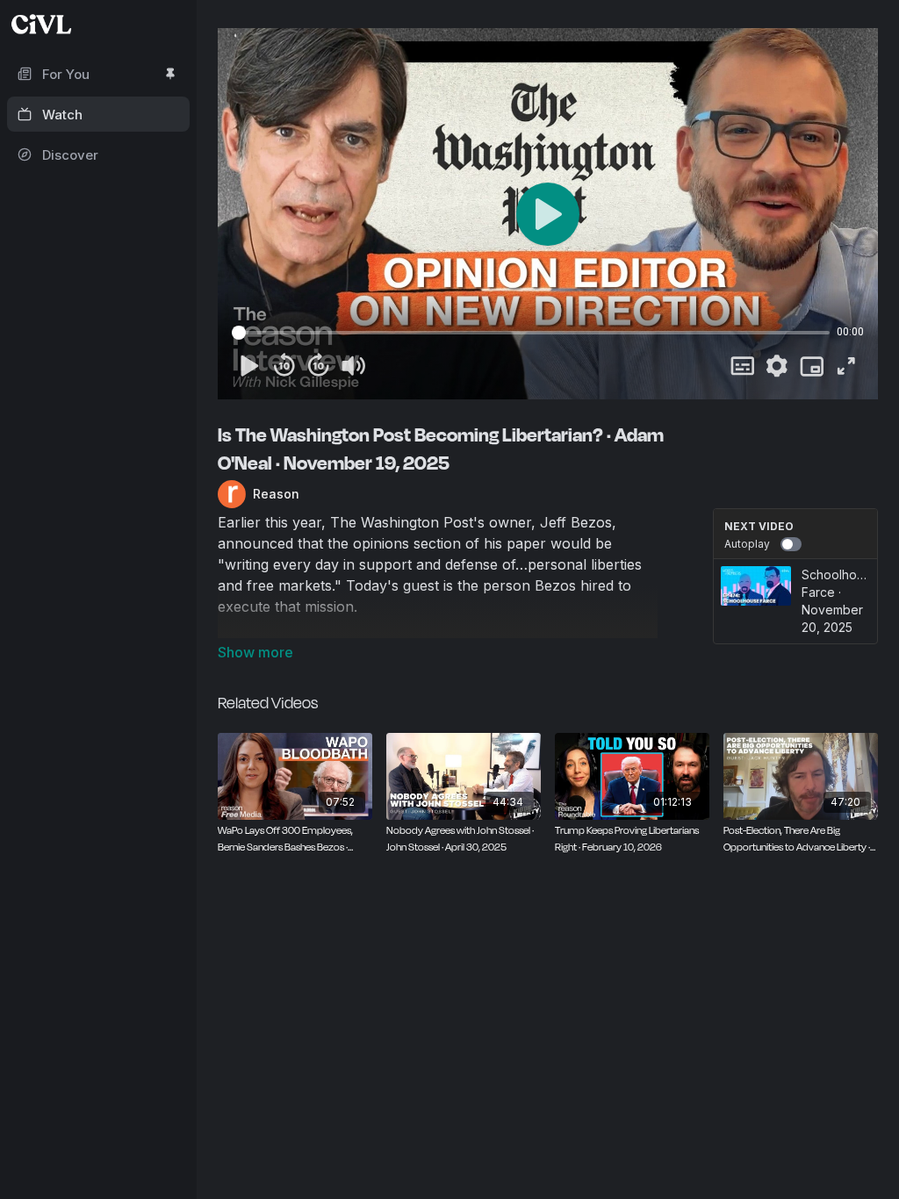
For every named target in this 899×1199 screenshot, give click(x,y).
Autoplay (747, 543)
